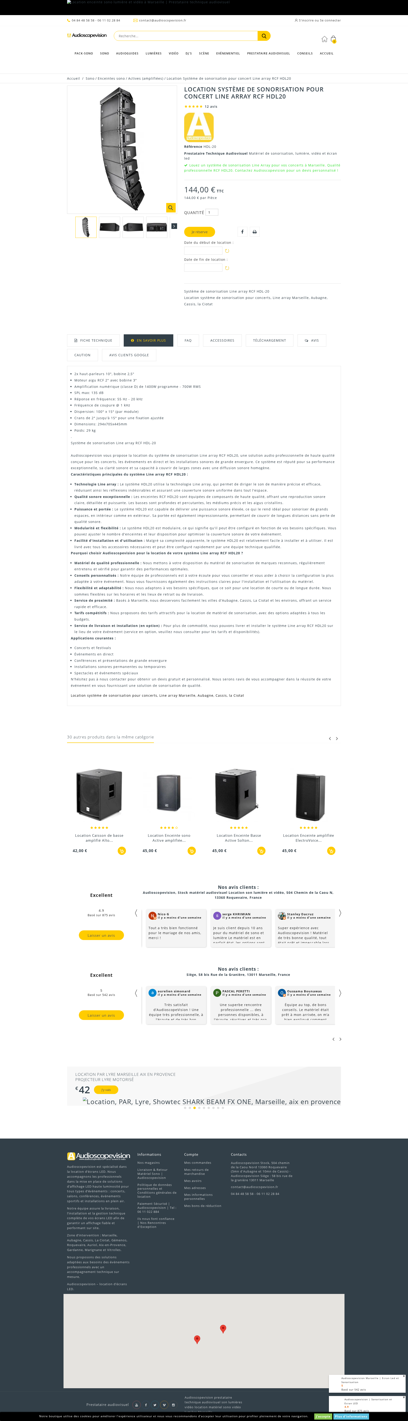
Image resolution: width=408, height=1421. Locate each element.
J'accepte (323, 1416)
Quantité (194, 212)
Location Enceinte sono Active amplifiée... (99, 838)
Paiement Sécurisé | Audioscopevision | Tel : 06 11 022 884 (156, 1207)
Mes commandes (197, 1162)
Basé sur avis (356, 1411)
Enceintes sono (111, 78)
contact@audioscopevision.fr (162, 20)
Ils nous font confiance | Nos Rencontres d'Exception (155, 1223)
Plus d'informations (351, 1416)
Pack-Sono (84, 53)
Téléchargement (269, 340)
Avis (315, 340)
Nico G (163, 914)
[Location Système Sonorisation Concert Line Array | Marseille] (86, 227)
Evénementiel (228, 53)
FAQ (188, 340)
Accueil (327, 53)
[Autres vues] (70, 226)
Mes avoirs (193, 1181)
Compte (191, 1154)
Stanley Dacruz (300, 914)
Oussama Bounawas (304, 991)
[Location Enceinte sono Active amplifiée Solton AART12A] (99, 795)
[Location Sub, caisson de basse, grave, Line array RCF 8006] (309, 795)
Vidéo (173, 53)
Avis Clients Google (129, 355)
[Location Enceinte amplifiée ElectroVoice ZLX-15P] (239, 795)
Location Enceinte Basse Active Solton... (169, 838)
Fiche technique (96, 340)
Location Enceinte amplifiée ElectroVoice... (238, 838)
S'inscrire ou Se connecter (319, 20)
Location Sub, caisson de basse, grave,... (309, 838)
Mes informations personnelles (198, 1197)
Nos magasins (148, 1162)
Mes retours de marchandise (196, 1172)
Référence (194, 146)
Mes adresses (195, 1188)
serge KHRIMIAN (236, 914)
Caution (82, 355)
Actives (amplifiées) (145, 78)
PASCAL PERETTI (236, 991)
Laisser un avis (101, 935)
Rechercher (264, 36)
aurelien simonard (174, 991)
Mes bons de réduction (202, 1206)
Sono (104, 53)
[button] (197, 1339)
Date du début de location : (209, 242)
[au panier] (122, 851)
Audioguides (127, 53)
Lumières (154, 53)
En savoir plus (151, 340)
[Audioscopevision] (87, 36)
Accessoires (222, 340)
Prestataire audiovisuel (268, 53)
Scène (204, 53)
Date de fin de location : (206, 259)
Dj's (189, 53)
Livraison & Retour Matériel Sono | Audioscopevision (152, 1174)
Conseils (305, 53)
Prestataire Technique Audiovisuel (216, 153)
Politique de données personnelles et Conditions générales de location (157, 1191)
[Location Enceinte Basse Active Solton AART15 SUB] (169, 795)
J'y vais (106, 1090)
